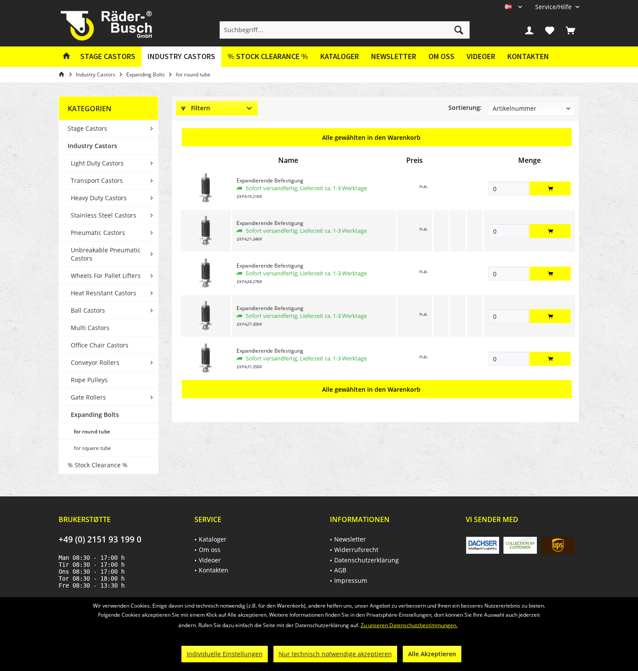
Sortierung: (465, 107)
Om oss (441, 56)
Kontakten (528, 56)
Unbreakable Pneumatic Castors (106, 254)
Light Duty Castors (97, 163)
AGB (340, 570)
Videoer (481, 56)
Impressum (350, 580)
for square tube (92, 448)
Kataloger (339, 56)
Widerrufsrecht (356, 549)
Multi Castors (90, 328)
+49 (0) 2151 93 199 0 (100, 539)
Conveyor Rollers (95, 362)
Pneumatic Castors (98, 232)
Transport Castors (97, 180)
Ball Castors (88, 310)
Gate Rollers (88, 397)
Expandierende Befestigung (270, 180)
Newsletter (393, 56)
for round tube (92, 431)
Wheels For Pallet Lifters (106, 275)
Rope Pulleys (89, 380)
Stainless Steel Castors (103, 215)
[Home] (66, 56)
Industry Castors (92, 146)
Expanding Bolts (95, 414)
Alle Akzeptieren (432, 654)
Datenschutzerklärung (366, 560)
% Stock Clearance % (98, 465)
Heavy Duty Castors (99, 198)
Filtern (199, 108)
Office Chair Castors (99, 345)
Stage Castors (87, 128)
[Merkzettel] (550, 30)
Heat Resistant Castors (103, 293)
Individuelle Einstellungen (225, 654)
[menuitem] (554, 6)
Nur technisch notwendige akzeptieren (335, 654)
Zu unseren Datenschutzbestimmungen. (409, 625)
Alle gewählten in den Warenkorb (371, 137)
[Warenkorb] (570, 30)
